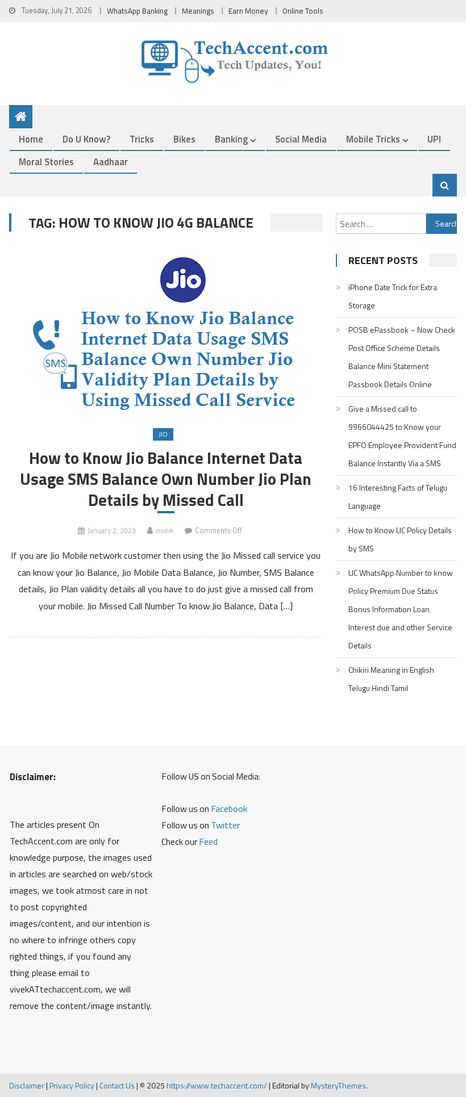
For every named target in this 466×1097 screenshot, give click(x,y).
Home (31, 139)
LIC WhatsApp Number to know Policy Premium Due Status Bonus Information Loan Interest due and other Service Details (400, 609)
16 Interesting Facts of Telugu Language (397, 496)
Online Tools (302, 10)
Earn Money (248, 10)
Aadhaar (110, 161)
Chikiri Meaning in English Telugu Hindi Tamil (391, 679)
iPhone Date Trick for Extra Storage (392, 296)
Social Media (301, 139)
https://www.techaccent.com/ (217, 1085)
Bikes (184, 139)
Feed (208, 841)
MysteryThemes (338, 1085)
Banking (231, 139)
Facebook (229, 808)
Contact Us (117, 1085)
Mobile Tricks (373, 139)
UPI (434, 139)
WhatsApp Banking (137, 10)
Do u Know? (86, 139)
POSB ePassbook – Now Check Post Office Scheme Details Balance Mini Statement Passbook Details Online (401, 357)
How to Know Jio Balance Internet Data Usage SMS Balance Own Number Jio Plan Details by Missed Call (165, 478)
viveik (164, 530)
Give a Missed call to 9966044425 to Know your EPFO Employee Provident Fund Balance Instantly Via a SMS (402, 436)
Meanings (198, 10)
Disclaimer (26, 1085)
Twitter (225, 825)
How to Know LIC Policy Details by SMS (400, 539)
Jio (163, 434)
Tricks (142, 139)
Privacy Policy (71, 1085)
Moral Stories (46, 161)
